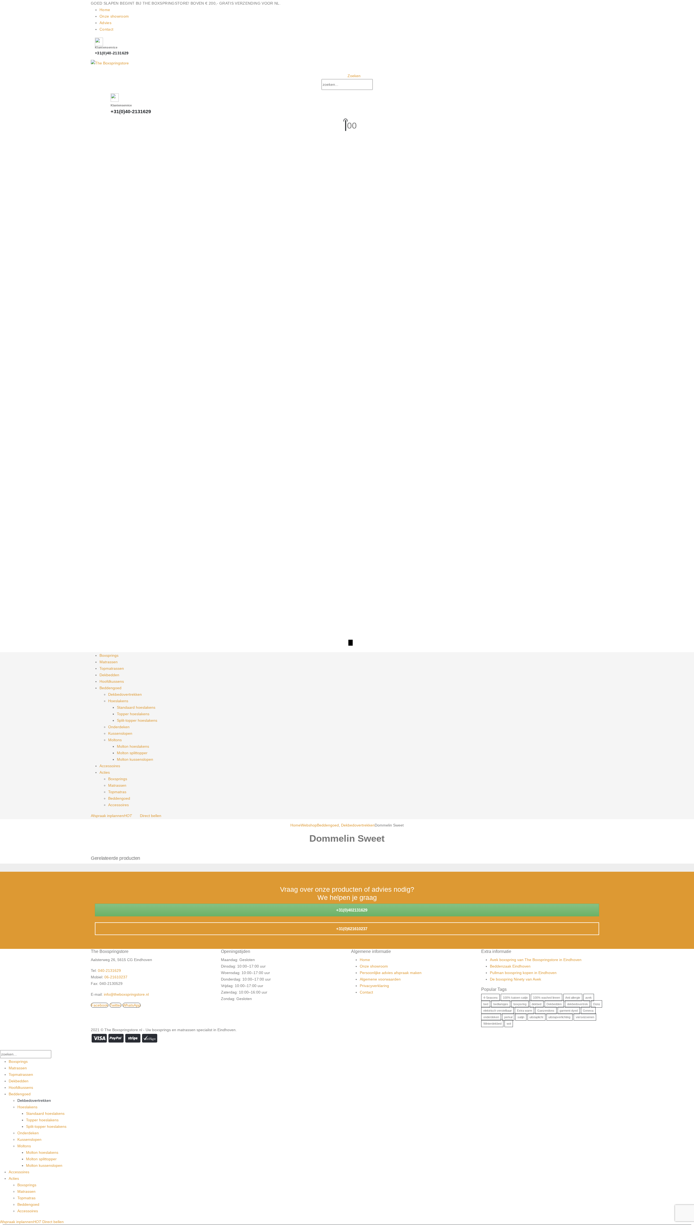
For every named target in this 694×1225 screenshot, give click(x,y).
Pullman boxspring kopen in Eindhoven (523, 973)
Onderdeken (119, 727)
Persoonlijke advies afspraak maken (391, 973)
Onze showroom (114, 16)
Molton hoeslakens (133, 746)
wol (509, 1023)
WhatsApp (131, 1005)
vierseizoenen (585, 1017)
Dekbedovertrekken (125, 694)
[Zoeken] (378, 84)
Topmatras (117, 792)
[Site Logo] (110, 62)
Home (104, 10)
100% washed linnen (546, 997)
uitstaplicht (536, 1017)
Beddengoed (110, 688)
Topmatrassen (111, 668)
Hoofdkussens (111, 681)
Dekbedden (109, 675)
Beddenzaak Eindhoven (510, 966)
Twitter (115, 1005)
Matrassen (108, 662)
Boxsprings (108, 655)
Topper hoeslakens (133, 714)
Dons (596, 1004)
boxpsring (519, 1004)
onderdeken (491, 1017)
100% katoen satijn (515, 997)
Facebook (99, 1005)
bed (485, 1004)
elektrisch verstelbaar (497, 1010)
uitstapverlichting (559, 1017)
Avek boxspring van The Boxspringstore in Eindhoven (535, 960)
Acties (104, 772)
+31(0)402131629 (351, 910)
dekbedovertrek (577, 1004)
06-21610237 (115, 977)
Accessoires (109, 766)
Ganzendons (545, 1010)
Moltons (115, 740)
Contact (106, 29)
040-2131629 (109, 970)
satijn (521, 1017)
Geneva (588, 1010)
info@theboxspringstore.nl (126, 994)
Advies (105, 23)
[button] (352, 76)
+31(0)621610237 (351, 928)
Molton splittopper (132, 753)
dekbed (536, 1004)
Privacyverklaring (374, 986)
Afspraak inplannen (111, 816)
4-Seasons (490, 997)
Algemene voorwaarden (380, 979)
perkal (508, 1017)
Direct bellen (150, 816)
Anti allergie (572, 997)
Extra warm (524, 1010)
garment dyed (569, 1010)
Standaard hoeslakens (136, 707)
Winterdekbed (492, 1023)
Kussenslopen (120, 733)
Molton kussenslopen (135, 759)
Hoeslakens (118, 701)
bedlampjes (500, 1004)
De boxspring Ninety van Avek (515, 979)
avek (588, 997)
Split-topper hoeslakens (137, 720)
